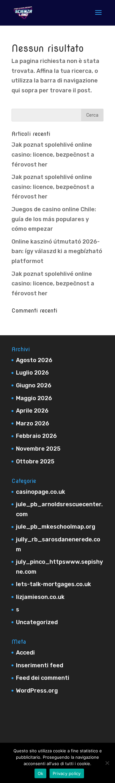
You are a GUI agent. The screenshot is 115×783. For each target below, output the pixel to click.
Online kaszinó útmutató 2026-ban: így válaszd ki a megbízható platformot (57, 251)
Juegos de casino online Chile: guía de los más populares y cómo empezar (54, 219)
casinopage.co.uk (40, 491)
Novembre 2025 (38, 448)
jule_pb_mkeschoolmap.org (55, 526)
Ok (40, 773)
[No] (107, 763)
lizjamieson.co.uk (40, 597)
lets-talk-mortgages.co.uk (53, 584)
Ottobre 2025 (35, 461)
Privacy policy (67, 773)
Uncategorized (37, 622)
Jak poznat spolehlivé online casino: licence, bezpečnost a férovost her (53, 154)
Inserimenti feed (39, 665)
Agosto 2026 (34, 360)
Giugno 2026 (33, 385)
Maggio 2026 (34, 398)
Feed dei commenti (42, 677)
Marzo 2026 (32, 423)
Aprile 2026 (32, 410)
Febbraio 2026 (36, 435)
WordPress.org (37, 690)
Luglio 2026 (32, 372)
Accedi (25, 652)
